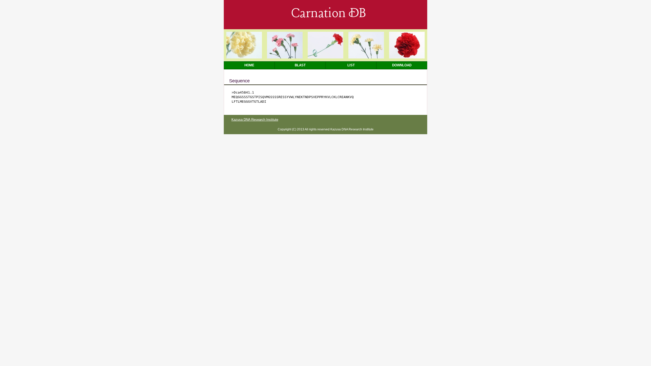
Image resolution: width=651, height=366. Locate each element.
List (351, 65)
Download (401, 65)
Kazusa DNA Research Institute (254, 119)
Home (249, 65)
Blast (300, 65)
